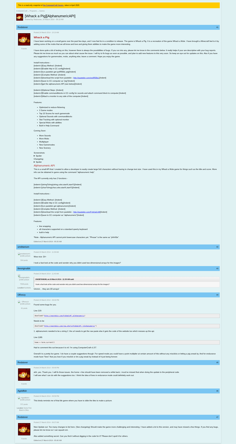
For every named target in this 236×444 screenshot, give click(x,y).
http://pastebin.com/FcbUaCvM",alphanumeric (64, 316)
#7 (217, 417)
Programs (33, 11)
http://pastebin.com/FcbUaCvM (86, 212)
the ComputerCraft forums (53, 5)
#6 (217, 391)
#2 (217, 247)
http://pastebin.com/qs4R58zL (86, 78)
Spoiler (39, 156)
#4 (217, 295)
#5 (217, 363)
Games (42, 11)
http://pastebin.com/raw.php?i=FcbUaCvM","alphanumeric (69, 326)
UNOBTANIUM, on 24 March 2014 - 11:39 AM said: (54, 279)
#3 (217, 268)
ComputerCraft (21, 11)
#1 (217, 27)
